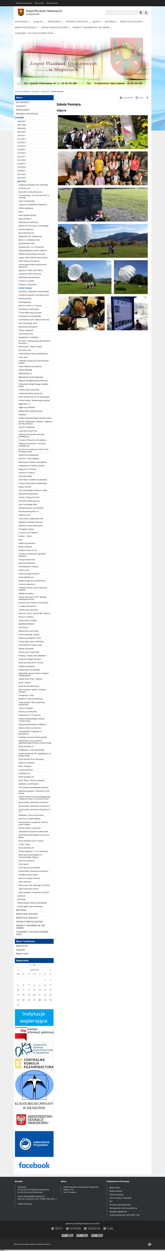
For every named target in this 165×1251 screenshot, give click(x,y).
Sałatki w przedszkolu (26, 543)
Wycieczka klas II (25, 219)
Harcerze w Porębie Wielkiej (29, 818)
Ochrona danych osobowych (120, 1198)
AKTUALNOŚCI (21, 21)
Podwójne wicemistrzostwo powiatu (32, 737)
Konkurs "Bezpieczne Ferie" (29, 497)
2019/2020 (21, 167)
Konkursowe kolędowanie (28, 455)
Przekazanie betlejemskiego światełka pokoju (33, 385)
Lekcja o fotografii (25, 708)
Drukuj (141, 98)
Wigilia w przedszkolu (26, 407)
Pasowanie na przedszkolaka (29, 316)
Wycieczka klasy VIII (26, 777)
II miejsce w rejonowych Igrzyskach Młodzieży (32, 555)
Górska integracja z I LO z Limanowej (33, 851)
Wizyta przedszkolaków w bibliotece (32, 724)
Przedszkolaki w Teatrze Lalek (30, 645)
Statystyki (20, 949)
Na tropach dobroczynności (29, 501)
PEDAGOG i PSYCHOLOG (77, 21)
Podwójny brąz (24, 773)
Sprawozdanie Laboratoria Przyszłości (33, 802)
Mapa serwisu (39, 3)
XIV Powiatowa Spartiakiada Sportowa (33, 787)
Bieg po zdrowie (24, 487)
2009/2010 (21, 132)
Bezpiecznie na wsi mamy (28, 631)
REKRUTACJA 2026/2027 (25, 27)
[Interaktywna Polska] (149, 1244)
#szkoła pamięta (25, 298)
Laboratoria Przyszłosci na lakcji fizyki (33, 831)
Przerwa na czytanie (26, 281)
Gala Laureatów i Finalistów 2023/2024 (33, 892)
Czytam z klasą (24, 844)
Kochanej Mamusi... (26, 770)
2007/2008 (21, 125)
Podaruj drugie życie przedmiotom (31, 581)
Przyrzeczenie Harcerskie (28, 610)
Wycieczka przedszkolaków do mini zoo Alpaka (33, 836)
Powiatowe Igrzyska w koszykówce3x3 (33, 295)
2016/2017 (21, 156)
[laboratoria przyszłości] (34, 1156)
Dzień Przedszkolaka (26, 201)
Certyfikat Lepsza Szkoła (28, 875)
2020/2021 (21, 170)
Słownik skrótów (115, 1191)
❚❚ (18, 84)
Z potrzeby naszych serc (27, 431)
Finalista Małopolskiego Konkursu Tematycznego (31, 720)
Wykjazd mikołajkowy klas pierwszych (33, 380)
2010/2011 (21, 135)
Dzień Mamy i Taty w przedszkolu (31, 780)
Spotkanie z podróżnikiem (28, 784)
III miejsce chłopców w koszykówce (32, 440)
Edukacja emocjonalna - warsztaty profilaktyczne (31, 444)
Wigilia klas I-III (24, 404)
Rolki (20, 540)
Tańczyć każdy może (26, 559)
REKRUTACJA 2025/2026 (131, 21)
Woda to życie (24, 570)
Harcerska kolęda (25, 476)
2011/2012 (21, 139)
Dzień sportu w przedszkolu (29, 867)
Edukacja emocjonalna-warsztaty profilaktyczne (31, 435)
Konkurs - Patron (25, 536)
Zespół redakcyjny (25, 1204)
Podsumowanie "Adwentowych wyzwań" (34, 400)
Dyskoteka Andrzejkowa (27, 327)
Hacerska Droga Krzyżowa (28, 574)
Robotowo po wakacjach (28, 222)
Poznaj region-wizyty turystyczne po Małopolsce (32, 265)
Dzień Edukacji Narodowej (28, 261)
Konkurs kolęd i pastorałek (28, 390)
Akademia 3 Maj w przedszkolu (30, 699)
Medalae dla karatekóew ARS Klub (31, 254)
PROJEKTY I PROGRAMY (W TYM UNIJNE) (91, 27)
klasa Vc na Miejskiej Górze (29, 240)
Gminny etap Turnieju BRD (28, 652)
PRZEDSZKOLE (54, 21)
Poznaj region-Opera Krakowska (31, 641)
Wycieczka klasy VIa (26, 233)
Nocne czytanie (24, 682)
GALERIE (96, 21)
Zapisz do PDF (128, 98)
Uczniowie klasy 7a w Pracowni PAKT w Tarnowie (33, 196)
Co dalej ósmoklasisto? (27, 606)
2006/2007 (21, 121)
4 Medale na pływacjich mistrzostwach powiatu (33, 362)
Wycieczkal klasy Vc (26, 746)
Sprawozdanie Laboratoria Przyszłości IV (34, 806)
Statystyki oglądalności (118, 1211)
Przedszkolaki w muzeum (28, 566)
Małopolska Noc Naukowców (30, 236)
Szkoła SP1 (38, 21)
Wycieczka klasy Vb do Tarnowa (30, 662)
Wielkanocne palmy (26, 593)
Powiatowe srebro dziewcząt (29, 274)
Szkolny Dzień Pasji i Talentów (30, 679)
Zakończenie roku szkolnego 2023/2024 (34, 885)
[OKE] (34, 1056)
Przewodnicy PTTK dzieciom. (29, 715)
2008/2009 (21, 128)
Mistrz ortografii (24, 766)
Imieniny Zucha (24, 515)
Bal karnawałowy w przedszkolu (30, 508)
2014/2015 (21, 149)
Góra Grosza (23, 627)
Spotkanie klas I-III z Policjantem (31, 247)
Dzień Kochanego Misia (27, 504)
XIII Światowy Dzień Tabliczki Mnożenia (33, 319)
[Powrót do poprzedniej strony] (147, 97)
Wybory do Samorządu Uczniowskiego (33, 226)
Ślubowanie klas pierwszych (29, 277)
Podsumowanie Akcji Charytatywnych (33, 353)
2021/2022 (21, 174)
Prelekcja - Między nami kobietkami (32, 655)
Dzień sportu (23, 864)
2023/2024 (21, 181)
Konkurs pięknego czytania (28, 634)
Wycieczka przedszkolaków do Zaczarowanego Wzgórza (30, 856)
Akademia (22, 414)
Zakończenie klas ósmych (28, 889)
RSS (110, 1201)
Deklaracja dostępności (24, 3)
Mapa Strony (22, 946)
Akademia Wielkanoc (26, 624)
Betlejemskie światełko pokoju (30, 411)
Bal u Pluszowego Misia (27, 323)
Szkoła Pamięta (25, 288)
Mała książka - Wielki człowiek (30, 346)
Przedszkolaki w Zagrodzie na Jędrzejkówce (30, 732)
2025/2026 (21, 899)
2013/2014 (21, 146)
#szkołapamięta (24, 302)
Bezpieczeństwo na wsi (27, 550)
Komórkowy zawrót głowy (28, 309)
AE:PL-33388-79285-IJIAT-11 (46, 1199)
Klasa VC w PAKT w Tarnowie (30, 305)
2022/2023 (21, 178)
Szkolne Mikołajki (25, 370)
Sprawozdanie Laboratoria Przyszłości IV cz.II (34, 810)
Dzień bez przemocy (26, 860)
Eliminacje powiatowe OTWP (29, 638)
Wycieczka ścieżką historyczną (30, 192)
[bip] (34, 1040)
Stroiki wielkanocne (25, 577)
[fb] (34, 1171)
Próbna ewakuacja (25, 208)
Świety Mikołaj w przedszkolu (29, 366)
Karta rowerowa (24, 882)
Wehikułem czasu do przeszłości (31, 815)
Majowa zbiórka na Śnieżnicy (29, 728)
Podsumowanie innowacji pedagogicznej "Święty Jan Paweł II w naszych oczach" (34, 797)
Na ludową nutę (24, 350)
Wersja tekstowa (52, 3)
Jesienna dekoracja (25, 229)
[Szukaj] (140, 12)
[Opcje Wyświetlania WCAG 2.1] (146, 12)
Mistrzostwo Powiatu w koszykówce (32, 462)
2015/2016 (21, 153)
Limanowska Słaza (25, 334)
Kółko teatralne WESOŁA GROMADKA (32, 903)
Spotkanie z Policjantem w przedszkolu (33, 291)
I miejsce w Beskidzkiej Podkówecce (32, 204)
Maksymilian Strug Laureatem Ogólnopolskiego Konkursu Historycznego (34, 742)
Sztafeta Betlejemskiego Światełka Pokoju (35, 418)
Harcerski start (24, 188)
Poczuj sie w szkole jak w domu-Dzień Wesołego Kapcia (33, 450)
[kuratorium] (34, 1108)
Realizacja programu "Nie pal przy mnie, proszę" (34, 792)
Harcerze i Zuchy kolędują (28, 458)
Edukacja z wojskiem (26, 763)
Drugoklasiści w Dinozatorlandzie (31, 750)
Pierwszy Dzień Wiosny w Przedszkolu (33, 603)
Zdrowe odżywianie (26, 330)
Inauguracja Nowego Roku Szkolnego (33, 185)
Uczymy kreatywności (26, 584)
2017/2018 (21, 160)
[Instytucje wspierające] (34, 1025)
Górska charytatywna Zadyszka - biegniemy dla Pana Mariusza (35, 422)
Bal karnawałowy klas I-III (28, 511)
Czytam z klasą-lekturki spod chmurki (32, 257)
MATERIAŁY (110, 21)
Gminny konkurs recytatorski (29, 828)
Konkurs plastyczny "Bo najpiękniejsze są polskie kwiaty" (34, 754)
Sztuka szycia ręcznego (27, 620)
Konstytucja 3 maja (26, 695)
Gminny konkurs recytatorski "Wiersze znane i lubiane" (33, 823)
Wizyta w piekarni (25, 547)
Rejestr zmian (22, 953)
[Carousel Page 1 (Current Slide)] (37, 84)
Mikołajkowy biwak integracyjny (30, 377)
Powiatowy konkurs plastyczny (30, 393)
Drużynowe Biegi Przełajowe (29, 659)
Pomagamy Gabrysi (26, 529)
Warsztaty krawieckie (26, 563)
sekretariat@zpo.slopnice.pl (33, 1196)
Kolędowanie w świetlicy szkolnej (31, 465)
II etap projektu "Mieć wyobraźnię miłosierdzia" (31, 703)
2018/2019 (21, 163)
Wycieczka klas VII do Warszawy (30, 759)
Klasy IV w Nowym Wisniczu (29, 878)
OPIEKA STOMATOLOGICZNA (54, 27)
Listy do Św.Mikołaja (26, 427)
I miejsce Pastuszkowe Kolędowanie (32, 483)
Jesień (20, 212)
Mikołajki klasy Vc (25, 373)
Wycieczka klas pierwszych (28, 686)
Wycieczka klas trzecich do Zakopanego (34, 397)
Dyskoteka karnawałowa (28, 494)
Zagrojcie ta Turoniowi (27, 469)
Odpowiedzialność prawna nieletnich (32, 250)
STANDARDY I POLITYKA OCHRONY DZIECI (34, 33)
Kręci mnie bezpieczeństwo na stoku (32, 490)
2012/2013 (21, 142)
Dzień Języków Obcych (27, 215)
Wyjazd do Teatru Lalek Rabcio (30, 270)
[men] (34, 1129)
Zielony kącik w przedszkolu (29, 670)
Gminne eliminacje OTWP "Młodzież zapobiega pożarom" (32, 598)
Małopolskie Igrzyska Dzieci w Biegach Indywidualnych (33, 674)
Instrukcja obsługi (116, 1194)
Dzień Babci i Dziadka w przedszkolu (32, 479)
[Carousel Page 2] (39, 84)
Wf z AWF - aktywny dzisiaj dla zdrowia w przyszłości (34, 342)
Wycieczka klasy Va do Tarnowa (30, 841)
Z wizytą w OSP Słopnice (28, 532)
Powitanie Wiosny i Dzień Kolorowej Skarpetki (32, 589)
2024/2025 (21, 896)
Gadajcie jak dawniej (26, 666)
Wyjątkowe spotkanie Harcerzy (30, 522)
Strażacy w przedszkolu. (27, 711)
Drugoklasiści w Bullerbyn (28, 337)
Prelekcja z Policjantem (27, 284)
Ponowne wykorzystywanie (120, 1205)
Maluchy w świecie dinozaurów (30, 525)
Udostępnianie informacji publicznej (123, 1208)
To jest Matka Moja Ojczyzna (30, 312)
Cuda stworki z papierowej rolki (30, 518)
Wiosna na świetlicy (26, 617)
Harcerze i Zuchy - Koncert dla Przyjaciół (34, 613)
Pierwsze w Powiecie (26, 472)
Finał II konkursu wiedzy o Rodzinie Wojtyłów (32, 690)
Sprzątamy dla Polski (26, 243)
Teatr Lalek (22, 357)
